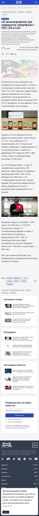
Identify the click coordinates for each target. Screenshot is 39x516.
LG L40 (9, 281)
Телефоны (29, 12)
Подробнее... (7, 506)
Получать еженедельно (15, 422)
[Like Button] (6, 53)
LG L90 (24, 281)
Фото (19, 459)
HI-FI (24, 459)
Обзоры (4, 469)
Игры (8, 459)
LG (25, 278)
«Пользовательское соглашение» (13, 426)
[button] (36, 2)
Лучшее (4, 472)
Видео (3, 480)
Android (9, 278)
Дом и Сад (30, 459)
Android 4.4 (17, 278)
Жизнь (3, 487)
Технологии (5, 290)
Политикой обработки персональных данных (16, 428)
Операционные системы (9, 12)
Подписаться (19, 415)
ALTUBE (36, 459)
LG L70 (16, 281)
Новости (4, 465)
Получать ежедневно (14, 419)
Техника (4, 14)
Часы (14, 459)
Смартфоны (21, 12)
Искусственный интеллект (2, 459)
